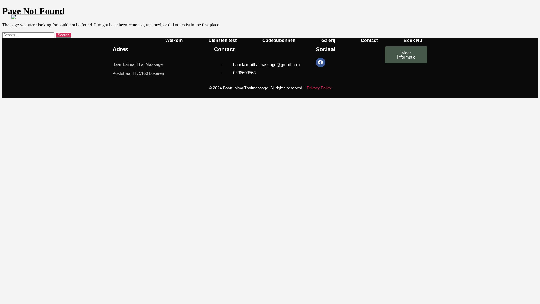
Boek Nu (413, 40)
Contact (369, 40)
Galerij (328, 40)
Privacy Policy (319, 88)
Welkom (174, 40)
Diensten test (222, 40)
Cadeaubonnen (279, 40)
